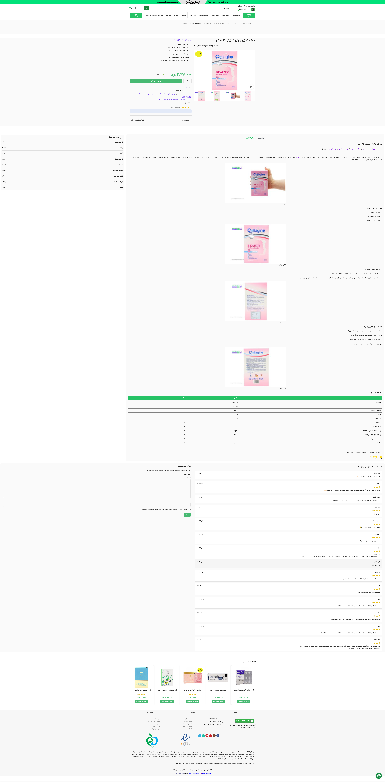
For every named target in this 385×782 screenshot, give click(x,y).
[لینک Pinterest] (206, 735)
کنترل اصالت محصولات (186, 729)
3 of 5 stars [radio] (179, 474)
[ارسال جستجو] (146, 8)
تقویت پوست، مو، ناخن (170, 100)
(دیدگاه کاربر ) (176, 107)
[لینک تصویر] (185, 740)
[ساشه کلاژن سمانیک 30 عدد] (218, 677)
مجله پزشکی (136, 15)
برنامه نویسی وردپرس (194, 773)
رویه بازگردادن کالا (155, 729)
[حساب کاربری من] (135, 8)
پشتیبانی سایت (206, 773)
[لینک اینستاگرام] (214, 735)
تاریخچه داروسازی (155, 726)
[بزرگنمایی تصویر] (251, 86)
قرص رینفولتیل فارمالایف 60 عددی (167, 690)
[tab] (261, 138)
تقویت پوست (181, 100)
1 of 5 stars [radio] (182, 474)
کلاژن (160, 100)
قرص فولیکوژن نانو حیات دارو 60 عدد (141, 691)
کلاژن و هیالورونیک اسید (210, 23)
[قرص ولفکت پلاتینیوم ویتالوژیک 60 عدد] (243, 677)
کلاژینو (186, 88)
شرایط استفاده (156, 724)
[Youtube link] (210, 735)
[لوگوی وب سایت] (246, 8)
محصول (375, 149)
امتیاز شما (188, 474)
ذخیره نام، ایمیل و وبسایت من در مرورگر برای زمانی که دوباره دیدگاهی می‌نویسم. (165, 509)
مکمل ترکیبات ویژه (225, 23)
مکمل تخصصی (156, 94)
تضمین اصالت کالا (187, 724)
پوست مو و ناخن (182, 94)
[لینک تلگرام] (132, 120)
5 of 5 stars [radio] (176, 474)
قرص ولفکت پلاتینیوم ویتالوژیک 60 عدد (243, 691)
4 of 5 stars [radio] (177, 474)
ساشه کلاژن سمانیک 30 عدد (218, 690)
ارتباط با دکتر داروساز (187, 719)
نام (190, 501)
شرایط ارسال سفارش (187, 726)
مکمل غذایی (236, 23)
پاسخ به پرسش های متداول (153, 721)
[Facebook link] (217, 735)
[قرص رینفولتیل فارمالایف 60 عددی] (167, 677)
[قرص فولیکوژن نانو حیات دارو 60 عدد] (141, 677)
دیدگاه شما (187, 477)
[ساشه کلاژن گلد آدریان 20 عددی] (192, 677)
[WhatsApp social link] (135, 120)
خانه (254, 23)
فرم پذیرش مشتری (155, 719)
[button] (252, 96)
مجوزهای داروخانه (187, 721)
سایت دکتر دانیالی (332, 149)
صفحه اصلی (249, 15)
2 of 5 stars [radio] (180, 474)
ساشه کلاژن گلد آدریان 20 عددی (192, 690)
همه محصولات (246, 23)
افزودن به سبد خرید (156, 81)
